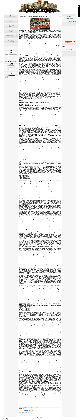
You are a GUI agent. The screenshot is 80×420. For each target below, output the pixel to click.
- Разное (6, 48)
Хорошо (64, 46)
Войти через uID (69, 16)
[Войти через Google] (31, 410)
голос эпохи (33, 407)
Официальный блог (6, 76)
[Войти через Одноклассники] (32, 410)
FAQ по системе (6, 77)
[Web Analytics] (40, 0)
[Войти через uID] (24, 410)
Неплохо (64, 47)
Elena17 (29, 407)
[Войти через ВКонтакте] (26, 410)
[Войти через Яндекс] (29, 410)
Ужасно (64, 48)
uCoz (43, 417)
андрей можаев (36, 407)
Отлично (64, 45)
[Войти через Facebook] (27, 410)
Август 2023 (11, 64)
